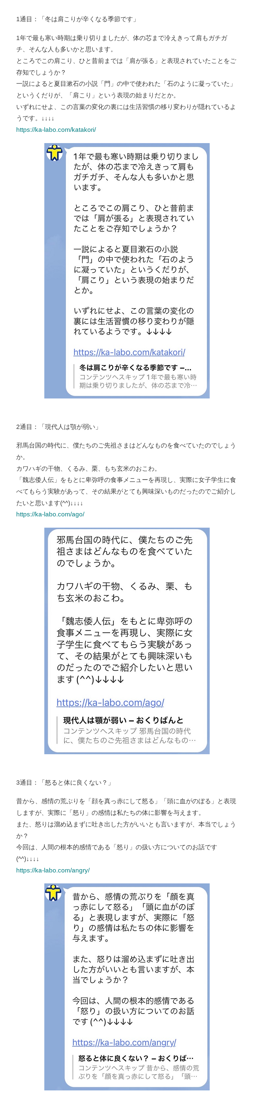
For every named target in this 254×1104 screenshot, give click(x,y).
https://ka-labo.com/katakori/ (56, 129)
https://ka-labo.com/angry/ (53, 870)
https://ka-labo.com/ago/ (50, 514)
